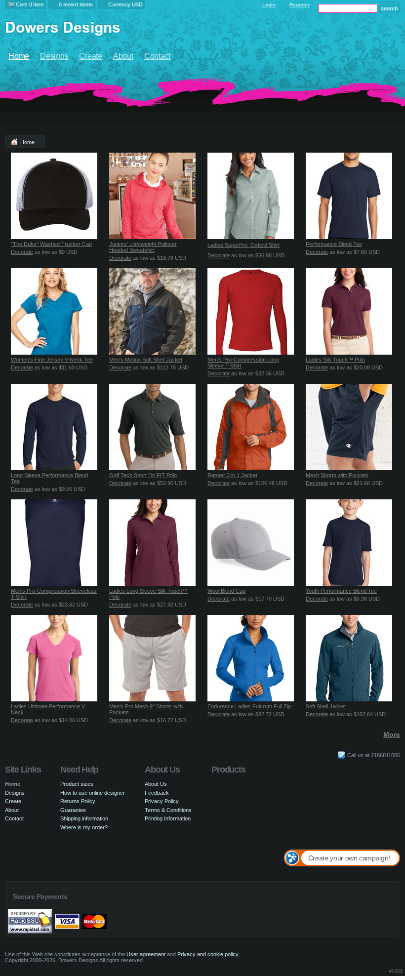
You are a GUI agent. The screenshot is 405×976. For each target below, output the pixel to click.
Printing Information (168, 818)
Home (18, 56)
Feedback (157, 793)
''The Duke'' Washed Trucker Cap (51, 244)
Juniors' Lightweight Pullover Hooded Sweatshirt (143, 247)
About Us (156, 784)
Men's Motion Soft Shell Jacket (145, 360)
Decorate (22, 252)
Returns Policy (77, 801)
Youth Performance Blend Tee (341, 591)
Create (90, 56)
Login (269, 4)
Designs (54, 56)
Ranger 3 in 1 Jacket (232, 475)
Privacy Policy (162, 801)
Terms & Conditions (168, 810)
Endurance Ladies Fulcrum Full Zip (249, 706)
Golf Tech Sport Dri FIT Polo (143, 475)
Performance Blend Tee (334, 244)
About (123, 56)
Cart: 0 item (29, 4)
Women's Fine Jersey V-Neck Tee (52, 360)
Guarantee (73, 810)
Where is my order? (84, 827)
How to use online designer (92, 793)
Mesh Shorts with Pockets (337, 475)
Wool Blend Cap (226, 591)
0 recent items (76, 4)
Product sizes (76, 784)
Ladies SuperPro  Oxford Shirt (243, 245)
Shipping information (84, 818)
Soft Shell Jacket (326, 706)
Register (299, 4)
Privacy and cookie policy (208, 954)
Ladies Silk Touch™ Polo (335, 360)
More (391, 734)
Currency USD (125, 4)
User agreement (145, 954)
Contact (157, 56)
